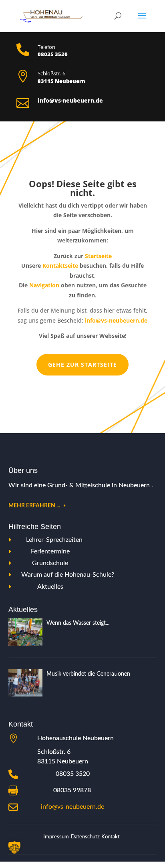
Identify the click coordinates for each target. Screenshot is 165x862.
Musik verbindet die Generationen (88, 674)
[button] (14, 847)
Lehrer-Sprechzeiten (54, 540)
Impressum (56, 837)
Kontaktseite (60, 265)
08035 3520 (73, 774)
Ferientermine (50, 551)
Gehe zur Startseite (82, 364)
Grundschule (50, 563)
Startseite (98, 256)
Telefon (46, 46)
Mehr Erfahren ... (34, 506)
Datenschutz (85, 837)
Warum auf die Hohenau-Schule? (67, 574)
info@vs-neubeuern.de (72, 806)
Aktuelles (50, 586)
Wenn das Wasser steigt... (77, 623)
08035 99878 (72, 790)
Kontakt (110, 837)
